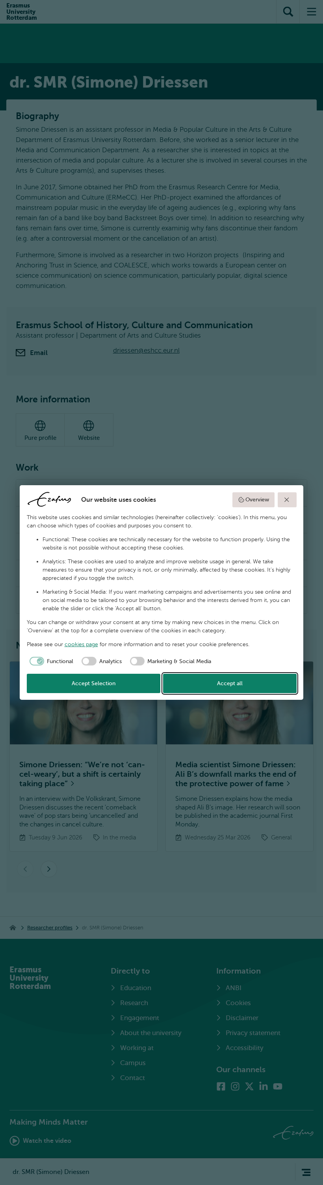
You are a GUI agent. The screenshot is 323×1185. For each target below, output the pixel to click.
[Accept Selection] (287, 499)
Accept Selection (93, 683)
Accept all (230, 683)
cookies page (81, 644)
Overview (257, 500)
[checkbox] (50, 661)
